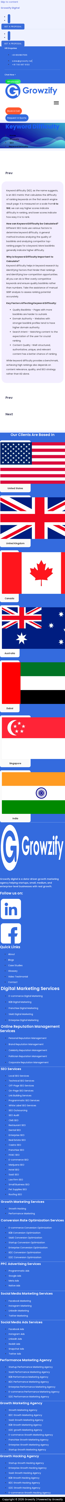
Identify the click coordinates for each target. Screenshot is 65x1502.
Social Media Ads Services (21, 1322)
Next (9, 414)
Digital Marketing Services (30, 988)
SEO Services (11, 1069)
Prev (9, 173)
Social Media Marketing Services (27, 1293)
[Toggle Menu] (56, 102)
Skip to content (9, 1)
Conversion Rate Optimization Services (32, 1220)
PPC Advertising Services (21, 1264)
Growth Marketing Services (22, 1201)
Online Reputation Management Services (30, 1028)
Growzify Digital (10, 7)
